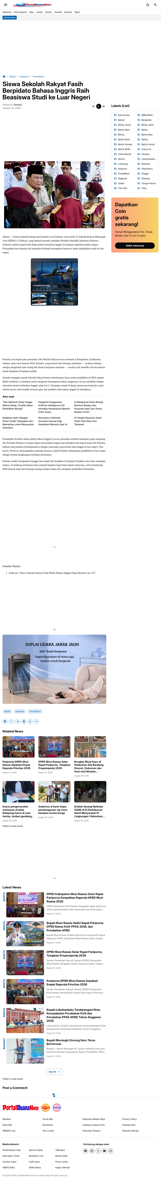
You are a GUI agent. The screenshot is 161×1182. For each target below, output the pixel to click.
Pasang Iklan (129, 1125)
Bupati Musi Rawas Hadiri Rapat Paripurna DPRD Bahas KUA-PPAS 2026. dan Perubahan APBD (75, 926)
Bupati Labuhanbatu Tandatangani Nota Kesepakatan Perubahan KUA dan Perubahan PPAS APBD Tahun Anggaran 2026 (74, 1015)
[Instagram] (91, 1150)
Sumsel (58, 12)
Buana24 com (36, 1155)
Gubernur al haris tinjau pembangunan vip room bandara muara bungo (52, 810)
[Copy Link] (36, 721)
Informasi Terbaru (91, 1130)
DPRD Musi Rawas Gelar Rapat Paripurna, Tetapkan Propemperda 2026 (54, 765)
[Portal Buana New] (21, 1107)
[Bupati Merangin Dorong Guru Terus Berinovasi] (25, 1051)
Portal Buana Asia (12, 1150)
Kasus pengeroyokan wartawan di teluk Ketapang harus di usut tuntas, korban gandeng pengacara (17, 811)
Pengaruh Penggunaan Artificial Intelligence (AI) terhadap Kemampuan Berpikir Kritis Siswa (54, 407)
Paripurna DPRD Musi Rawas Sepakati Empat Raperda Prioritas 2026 (16, 765)
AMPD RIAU (9, 1167)
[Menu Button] (6, 5)
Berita (7, 711)
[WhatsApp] (30, 721)
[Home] (4, 76)
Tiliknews (60, 1150)
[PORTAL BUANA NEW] (32, 4)
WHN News (35, 1167)
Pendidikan (35, 711)
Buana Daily (61, 1155)
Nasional (7, 12)
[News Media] (56, 1107)
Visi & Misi (47, 1119)
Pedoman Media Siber (93, 1119)
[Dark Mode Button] (148, 5)
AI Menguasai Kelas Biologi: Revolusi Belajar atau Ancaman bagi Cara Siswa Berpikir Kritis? (89, 407)
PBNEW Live (9, 1130)
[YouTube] (104, 1150)
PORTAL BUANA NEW (19, 1175)
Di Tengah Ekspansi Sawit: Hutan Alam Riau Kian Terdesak (88, 421)
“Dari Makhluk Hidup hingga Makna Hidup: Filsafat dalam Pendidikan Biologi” (18, 405)
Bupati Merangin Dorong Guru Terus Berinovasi (71, 1042)
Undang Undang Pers (93, 1125)
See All (52, 1071)
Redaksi (7, 1119)
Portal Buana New (42, 1175)
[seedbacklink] (45, 1107)
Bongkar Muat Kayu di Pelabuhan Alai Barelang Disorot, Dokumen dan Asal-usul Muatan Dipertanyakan (88, 766)
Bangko (4, 1043)
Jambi (39, 12)
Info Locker (48, 1130)
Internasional (20, 12)
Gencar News (36, 1150)
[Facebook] (5, 721)
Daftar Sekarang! (135, 245)
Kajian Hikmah (62, 1167)
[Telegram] (17, 721)
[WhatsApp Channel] (110, 1150)
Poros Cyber (61, 1161)
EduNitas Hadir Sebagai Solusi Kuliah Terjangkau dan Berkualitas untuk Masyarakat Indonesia (18, 422)
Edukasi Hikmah (130, 1130)
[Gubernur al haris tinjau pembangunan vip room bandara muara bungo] (54, 791)
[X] (11, 721)
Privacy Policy (129, 1119)
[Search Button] (155, 5)
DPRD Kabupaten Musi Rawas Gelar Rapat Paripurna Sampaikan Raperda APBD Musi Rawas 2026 (75, 897)
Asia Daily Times (11, 1155)
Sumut (48, 12)
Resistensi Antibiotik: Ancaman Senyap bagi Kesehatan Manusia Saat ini (52, 421)
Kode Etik (7, 1125)
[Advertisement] (80, 48)
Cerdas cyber (10, 1161)
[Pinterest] (23, 721)
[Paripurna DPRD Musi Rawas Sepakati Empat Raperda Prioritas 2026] (19, 747)
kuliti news (34, 1161)
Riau (31, 12)
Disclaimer (47, 1125)
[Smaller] (93, 106)
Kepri (77, 12)
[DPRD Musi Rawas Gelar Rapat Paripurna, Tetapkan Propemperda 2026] (54, 747)
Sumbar (68, 12)
